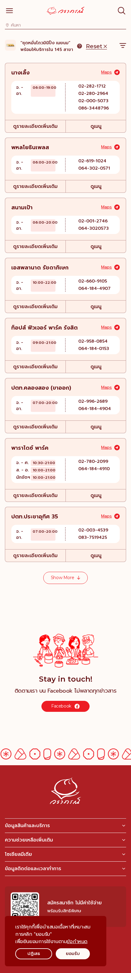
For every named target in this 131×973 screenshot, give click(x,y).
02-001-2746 (93, 221)
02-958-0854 (93, 341)
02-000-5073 (93, 101)
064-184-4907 (94, 288)
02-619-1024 (92, 161)
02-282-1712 (92, 86)
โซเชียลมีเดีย (18, 854)
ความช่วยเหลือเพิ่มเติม (29, 840)
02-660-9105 (92, 281)
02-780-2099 (93, 461)
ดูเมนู (95, 126)
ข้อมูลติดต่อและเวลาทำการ (33, 868)
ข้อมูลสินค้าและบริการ (27, 825)
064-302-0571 (94, 168)
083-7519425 (92, 537)
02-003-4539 (93, 530)
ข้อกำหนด (77, 941)
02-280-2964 (93, 93)
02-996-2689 (93, 401)
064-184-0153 (93, 348)
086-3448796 (93, 108)
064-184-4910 (94, 469)
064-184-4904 (94, 408)
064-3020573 (93, 228)
